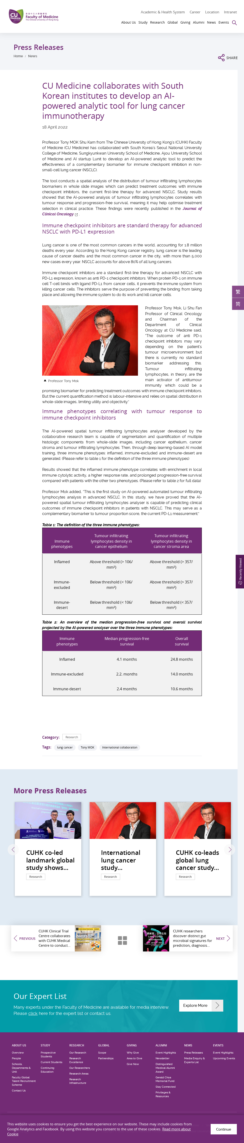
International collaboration (119, 747)
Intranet (230, 12)
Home (18, 56)
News (32, 56)
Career (195, 12)
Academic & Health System (163, 12)
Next (229, 849)
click (33, 1013)
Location (212, 12)
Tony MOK (87, 747)
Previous (13, 849)
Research (72, 737)
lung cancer (65, 747)
